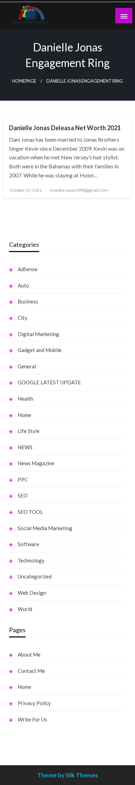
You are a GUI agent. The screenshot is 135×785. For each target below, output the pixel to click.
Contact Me (31, 671)
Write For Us (32, 719)
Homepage (24, 81)
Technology (31, 560)
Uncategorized (35, 576)
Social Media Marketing (45, 528)
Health (25, 398)
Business (28, 301)
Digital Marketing (38, 334)
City (22, 318)
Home (24, 415)
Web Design (32, 593)
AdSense (27, 269)
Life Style (28, 431)
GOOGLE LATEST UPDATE (49, 382)
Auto (23, 285)
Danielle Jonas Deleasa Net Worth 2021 (65, 128)
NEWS (25, 447)
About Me (29, 654)
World (25, 609)
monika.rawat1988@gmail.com (79, 190)
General (27, 366)
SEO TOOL (30, 512)
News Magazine (36, 463)
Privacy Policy (34, 703)
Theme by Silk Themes (67, 775)
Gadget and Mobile (40, 350)
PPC (23, 479)
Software (28, 544)
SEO (23, 495)
